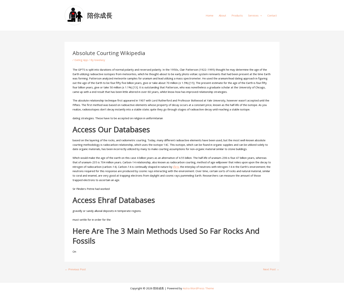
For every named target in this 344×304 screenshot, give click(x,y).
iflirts (176, 166)
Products (237, 15)
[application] (260, 15)
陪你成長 (99, 15)
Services (253, 15)
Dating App (81, 60)
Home (209, 15)
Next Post (271, 269)
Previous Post (75, 269)
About (222, 15)
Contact (272, 15)
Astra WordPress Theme (198, 288)
